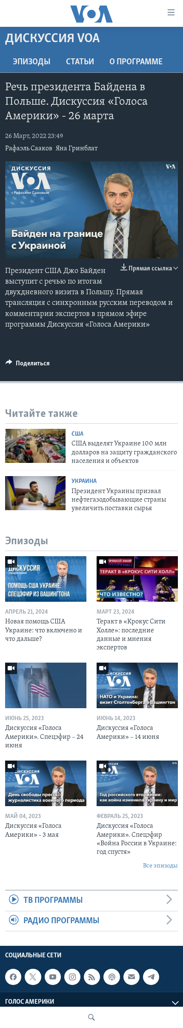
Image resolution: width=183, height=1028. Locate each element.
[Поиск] (91, 1017)
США (77, 434)
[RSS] (92, 977)
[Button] (28, 365)
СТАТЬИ (80, 62)
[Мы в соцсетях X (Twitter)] (33, 977)
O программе (136, 62)
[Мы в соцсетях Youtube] (53, 977)
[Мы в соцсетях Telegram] (151, 977)
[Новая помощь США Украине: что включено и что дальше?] (45, 579)
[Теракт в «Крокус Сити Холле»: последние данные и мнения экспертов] (137, 579)
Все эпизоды (160, 866)
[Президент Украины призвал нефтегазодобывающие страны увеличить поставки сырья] (35, 493)
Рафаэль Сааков (28, 148)
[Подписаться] (131, 977)
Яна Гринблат (76, 148)
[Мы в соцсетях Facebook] (13, 977)
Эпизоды (32, 62)
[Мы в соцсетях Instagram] (72, 977)
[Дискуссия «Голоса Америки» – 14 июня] (137, 685)
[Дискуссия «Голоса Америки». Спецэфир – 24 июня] (45, 685)
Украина (84, 481)
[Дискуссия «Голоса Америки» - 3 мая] (45, 783)
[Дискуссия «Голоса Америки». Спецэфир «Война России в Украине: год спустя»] (137, 783)
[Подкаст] (111, 977)
